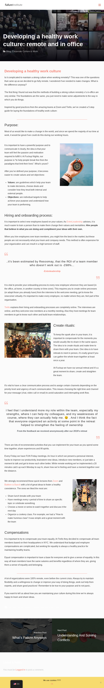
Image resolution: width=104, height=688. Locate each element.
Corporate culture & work (25, 51)
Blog (8, 51)
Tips (57, 607)
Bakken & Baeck (12, 484)
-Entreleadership (52, 271)
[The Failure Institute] (11, 3)
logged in (20, 670)
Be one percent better (20, 607)
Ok (52, 684)
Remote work (47, 607)
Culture (35, 607)
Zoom (55, 481)
